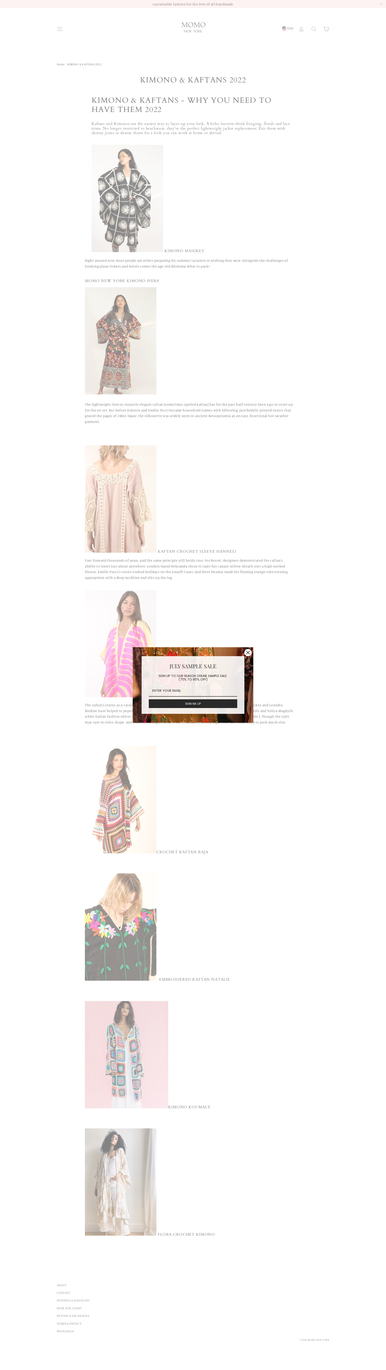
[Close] (248, 652)
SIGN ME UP (193, 704)
